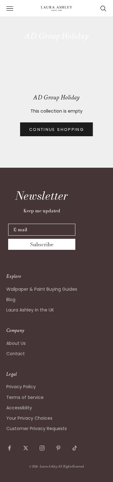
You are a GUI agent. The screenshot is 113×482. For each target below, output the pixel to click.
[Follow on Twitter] (26, 448)
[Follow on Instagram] (42, 448)
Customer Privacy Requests (36, 428)
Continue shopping (56, 129)
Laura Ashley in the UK (30, 310)
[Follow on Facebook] (9, 448)
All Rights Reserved (71, 466)
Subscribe (41, 244)
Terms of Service (25, 397)
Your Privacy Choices (29, 418)
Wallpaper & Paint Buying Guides (41, 289)
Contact (15, 353)
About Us (16, 343)
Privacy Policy (21, 387)
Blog (10, 299)
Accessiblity (19, 408)
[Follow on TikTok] (75, 448)
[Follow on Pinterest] (58, 448)
